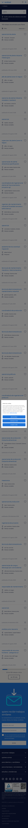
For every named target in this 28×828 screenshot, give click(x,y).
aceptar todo (14, 424)
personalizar (14, 417)
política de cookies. (13, 412)
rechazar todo (14, 420)
